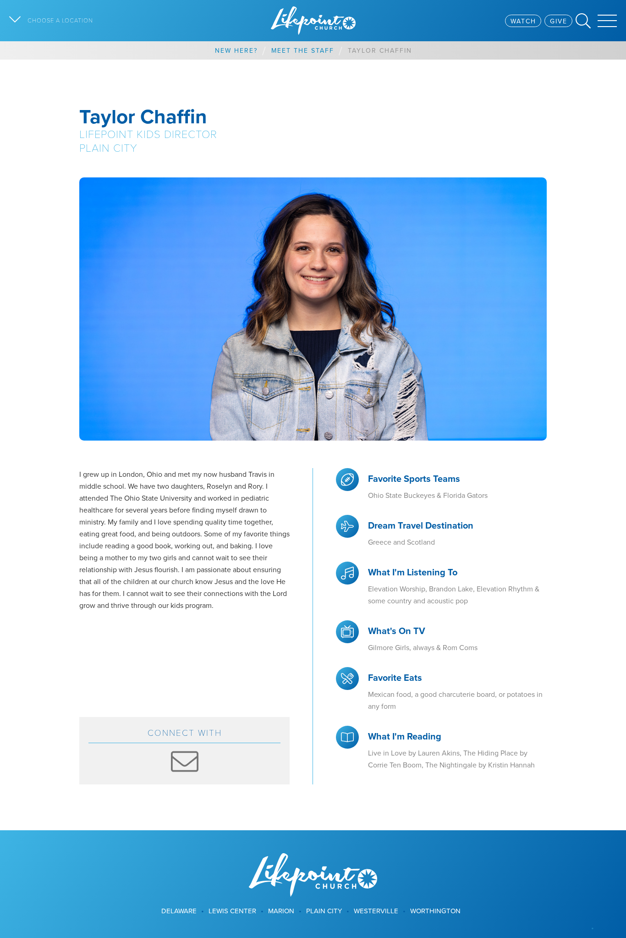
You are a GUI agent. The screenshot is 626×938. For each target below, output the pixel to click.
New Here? (236, 50)
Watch (523, 21)
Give (558, 21)
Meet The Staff (302, 50)
